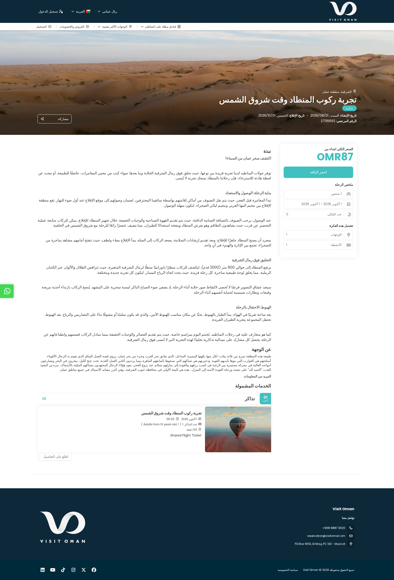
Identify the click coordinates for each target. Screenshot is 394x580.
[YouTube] (53, 570)
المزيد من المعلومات (257, 376)
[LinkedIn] (42, 570)
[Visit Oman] (63, 527)
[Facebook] (94, 570)
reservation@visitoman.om (326, 536)
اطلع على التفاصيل (55, 456)
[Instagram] (73, 570)
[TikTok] (63, 570)
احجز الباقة (318, 172)
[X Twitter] (83, 570)
